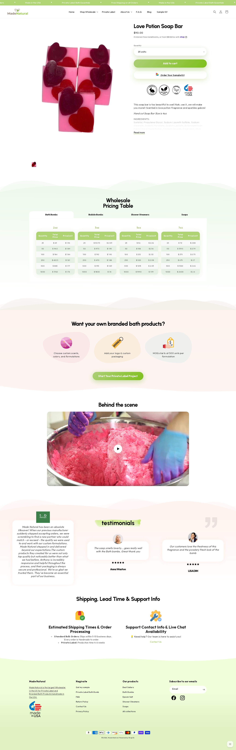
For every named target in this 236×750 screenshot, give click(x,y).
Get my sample (83, 687)
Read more (139, 132)
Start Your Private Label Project (118, 376)
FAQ (78, 697)
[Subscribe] (204, 689)
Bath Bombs (128, 692)
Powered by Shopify (127, 738)
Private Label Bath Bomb (87, 692)
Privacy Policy (82, 711)
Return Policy (82, 701)
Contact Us (156, 641)
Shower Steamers (131, 701)
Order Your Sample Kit (172, 75)
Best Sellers (128, 687)
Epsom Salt (128, 697)
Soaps (126, 706)
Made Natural (113, 738)
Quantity (137, 45)
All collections (129, 711)
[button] (88, 12)
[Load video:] (118, 449)
